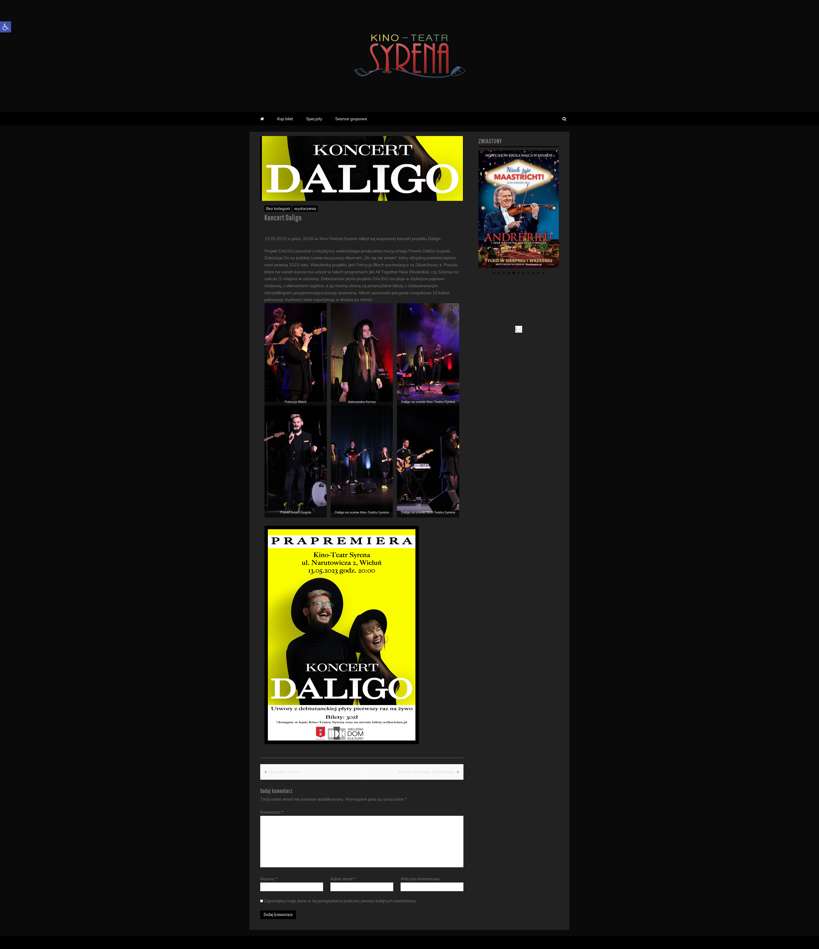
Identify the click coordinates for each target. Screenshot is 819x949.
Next (553, 208)
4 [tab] (509, 273)
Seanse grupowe (351, 118)
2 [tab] (499, 273)
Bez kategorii (278, 208)
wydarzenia (305, 208)
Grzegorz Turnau (284, 771)
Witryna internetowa (420, 878)
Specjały (314, 118)
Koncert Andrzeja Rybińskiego (426, 771)
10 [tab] (538, 273)
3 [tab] (504, 273)
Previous (484, 208)
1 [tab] (494, 273)
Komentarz (272, 812)
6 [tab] (518, 273)
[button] (5, 26)
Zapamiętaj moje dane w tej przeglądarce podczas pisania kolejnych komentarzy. (340, 900)
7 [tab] (523, 273)
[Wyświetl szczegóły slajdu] (518, 209)
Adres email (343, 878)
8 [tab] (528, 273)
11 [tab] (543, 273)
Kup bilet (285, 118)
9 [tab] (533, 273)
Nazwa (268, 878)
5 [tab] (514, 273)
